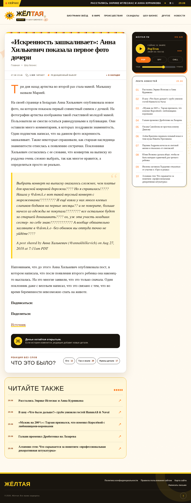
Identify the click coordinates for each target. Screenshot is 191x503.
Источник (18, 324)
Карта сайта (181, 480)
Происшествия (113, 16)
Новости (179, 16)
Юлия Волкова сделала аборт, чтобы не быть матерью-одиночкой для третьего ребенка (160, 157)
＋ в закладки (113, 75)
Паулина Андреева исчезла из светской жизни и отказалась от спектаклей (160, 147)
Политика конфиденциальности (121, 480)
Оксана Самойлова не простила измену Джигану (160, 128)
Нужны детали (108, 361)
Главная (15, 65)
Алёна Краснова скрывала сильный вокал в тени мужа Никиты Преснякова (162, 137)
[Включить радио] (140, 48)
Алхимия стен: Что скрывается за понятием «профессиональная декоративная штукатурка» (62, 448)
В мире (96, 16)
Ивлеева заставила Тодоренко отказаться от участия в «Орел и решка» (161, 168)
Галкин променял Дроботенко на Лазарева (47, 436)
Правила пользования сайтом (156, 480)
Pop (143, 60)
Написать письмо (177, 485)
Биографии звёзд (77, 16)
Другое (166, 16)
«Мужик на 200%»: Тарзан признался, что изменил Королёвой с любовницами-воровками (61, 424)
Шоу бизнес (30, 65)
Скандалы (132, 16)
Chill (175, 60)
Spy (159, 60)
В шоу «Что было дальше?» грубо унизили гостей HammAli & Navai (63, 412)
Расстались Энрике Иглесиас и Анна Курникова (115, 3)
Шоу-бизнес (150, 16)
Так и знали (86, 361)
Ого (69, 361)
